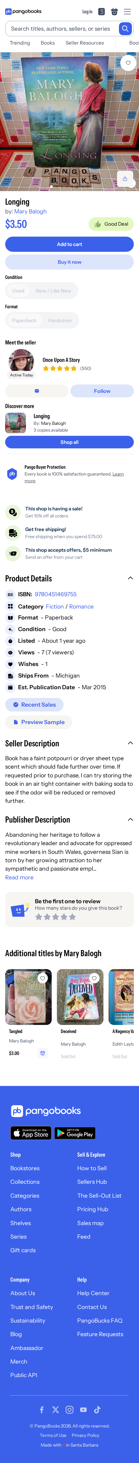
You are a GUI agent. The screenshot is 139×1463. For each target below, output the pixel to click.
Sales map (90, 1223)
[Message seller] (37, 390)
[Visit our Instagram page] (69, 1410)
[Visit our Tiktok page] (97, 1410)
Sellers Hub (92, 1181)
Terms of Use (53, 1435)
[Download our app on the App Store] (31, 1133)
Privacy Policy (85, 1435)
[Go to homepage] (23, 11)
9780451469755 (56, 594)
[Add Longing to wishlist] (128, 63)
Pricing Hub (92, 1209)
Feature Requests (100, 1334)
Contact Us (92, 1307)
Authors (20, 1209)
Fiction (55, 606)
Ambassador (26, 1348)
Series (18, 1236)
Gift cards (23, 1250)
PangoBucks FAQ (100, 1320)
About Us (22, 1293)
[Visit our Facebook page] (42, 1410)
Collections (24, 1181)
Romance (81, 606)
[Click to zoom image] (69, 121)
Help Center (93, 1293)
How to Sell (92, 1168)
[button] (69, 579)
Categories (24, 1195)
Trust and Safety (31, 1307)
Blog (16, 1334)
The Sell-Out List (99, 1195)
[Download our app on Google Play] (75, 1133)
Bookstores (24, 1168)
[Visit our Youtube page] (83, 1410)
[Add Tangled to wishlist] (42, 978)
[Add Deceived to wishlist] (94, 978)
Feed (84, 1236)
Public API (23, 1375)
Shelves (20, 1223)
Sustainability (27, 1320)
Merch (18, 1361)
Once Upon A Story (61, 359)
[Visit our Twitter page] (55, 1410)
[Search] (125, 28)
